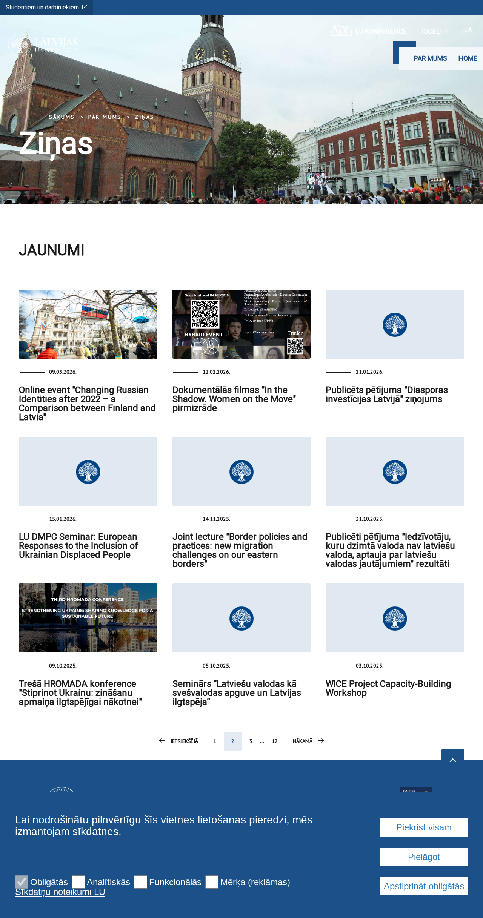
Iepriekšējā (184, 741)
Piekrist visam (424, 827)
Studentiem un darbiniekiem (42, 7)
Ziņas (144, 117)
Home (467, 58)
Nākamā (302, 741)
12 (275, 741)
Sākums (62, 117)
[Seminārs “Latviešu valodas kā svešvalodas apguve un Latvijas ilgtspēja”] (241, 617)
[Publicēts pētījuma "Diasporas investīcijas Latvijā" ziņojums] (395, 324)
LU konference (381, 31)
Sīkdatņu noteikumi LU (60, 892)
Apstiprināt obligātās (424, 886)
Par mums (430, 58)
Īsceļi (432, 31)
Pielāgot (424, 857)
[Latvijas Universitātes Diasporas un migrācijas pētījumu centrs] (40, 45)
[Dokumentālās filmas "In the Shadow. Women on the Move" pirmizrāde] (241, 324)
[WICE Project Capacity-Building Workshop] (395, 617)
